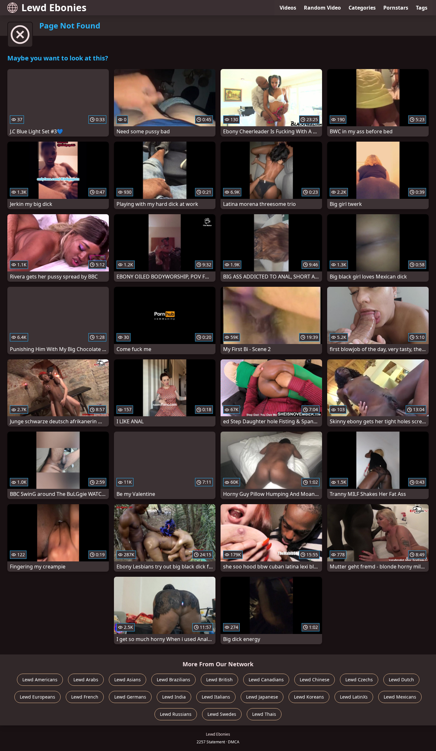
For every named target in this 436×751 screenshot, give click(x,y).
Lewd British (219, 680)
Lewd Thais (264, 714)
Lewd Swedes (221, 714)
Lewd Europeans (37, 697)
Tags (421, 7)
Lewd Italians (216, 697)
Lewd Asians (127, 680)
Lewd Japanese (262, 697)
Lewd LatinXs (354, 697)
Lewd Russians (176, 714)
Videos (288, 7)
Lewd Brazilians (173, 680)
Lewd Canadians (266, 680)
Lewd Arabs (85, 680)
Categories (362, 7)
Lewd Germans (130, 697)
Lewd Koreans (309, 697)
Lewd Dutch (401, 680)
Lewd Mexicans (400, 697)
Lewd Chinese (314, 680)
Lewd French (84, 697)
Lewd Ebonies (53, 7)
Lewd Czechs (359, 680)
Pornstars (395, 7)
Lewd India (174, 697)
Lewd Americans (39, 680)
